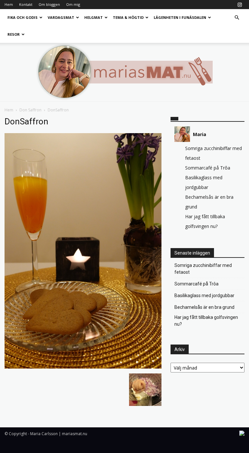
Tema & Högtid (128, 17)
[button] (236, 18)
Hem (9, 4)
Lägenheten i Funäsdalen (180, 17)
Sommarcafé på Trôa (207, 168)
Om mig (73, 4)
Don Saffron (30, 110)
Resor (13, 34)
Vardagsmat (61, 17)
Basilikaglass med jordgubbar (204, 295)
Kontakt (25, 4)
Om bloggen (49, 4)
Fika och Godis (22, 17)
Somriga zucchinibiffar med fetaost (203, 269)
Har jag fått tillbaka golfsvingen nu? (206, 321)
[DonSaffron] (83, 367)
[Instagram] (239, 4)
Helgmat (93, 17)
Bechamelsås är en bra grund (204, 307)
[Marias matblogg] (124, 72)
